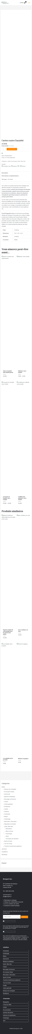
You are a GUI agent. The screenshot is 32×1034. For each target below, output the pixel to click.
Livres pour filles (7, 1004)
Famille (6, 809)
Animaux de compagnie (10, 789)
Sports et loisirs (8, 841)
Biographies (6, 1002)
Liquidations (5, 851)
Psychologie (9, 833)
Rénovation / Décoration (10, 821)
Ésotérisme (7, 806)
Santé (7, 836)
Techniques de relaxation (12, 838)
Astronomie (7, 794)
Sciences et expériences (9, 1015)
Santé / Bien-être (8, 826)
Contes (5, 1007)
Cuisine (6, 801)
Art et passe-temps (9, 791)
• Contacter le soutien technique (11, 905)
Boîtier (16, 239)
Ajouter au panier (12, 149)
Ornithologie (7, 819)
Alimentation (9, 828)
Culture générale (8, 804)
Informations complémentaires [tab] (10, 176)
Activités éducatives (8, 1012)
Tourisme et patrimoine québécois (13, 846)
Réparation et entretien (10, 824)
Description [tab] (5, 173)
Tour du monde (8, 843)
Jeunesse (4, 849)
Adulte (3, 787)
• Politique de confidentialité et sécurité (13, 902)
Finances (6, 811)
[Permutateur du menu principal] (29, 2)
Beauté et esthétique (9, 796)
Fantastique (6, 1018)
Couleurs (16, 236)
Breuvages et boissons (10, 799)
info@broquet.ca (7, 896)
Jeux (4, 1020)
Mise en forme (9, 831)
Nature (6, 816)
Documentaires (7, 1010)
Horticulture (7, 814)
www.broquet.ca (7, 894)
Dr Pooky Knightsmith (10, 157)
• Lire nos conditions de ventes (11, 903)
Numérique (4, 854)
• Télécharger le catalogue (10, 900)
